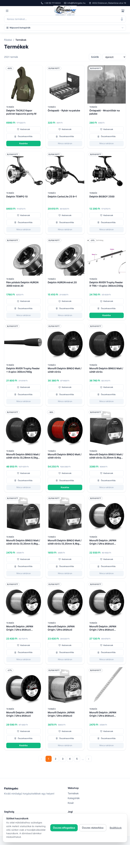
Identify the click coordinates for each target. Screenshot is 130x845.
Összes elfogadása (64, 827)
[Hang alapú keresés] (122, 19)
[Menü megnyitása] (7, 11)
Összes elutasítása (92, 827)
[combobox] (65, 19)
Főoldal (8, 39)
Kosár (71, 802)
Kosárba (23, 143)
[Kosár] (123, 11)
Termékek (73, 793)
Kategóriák (74, 798)
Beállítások (116, 827)
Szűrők (95, 56)
